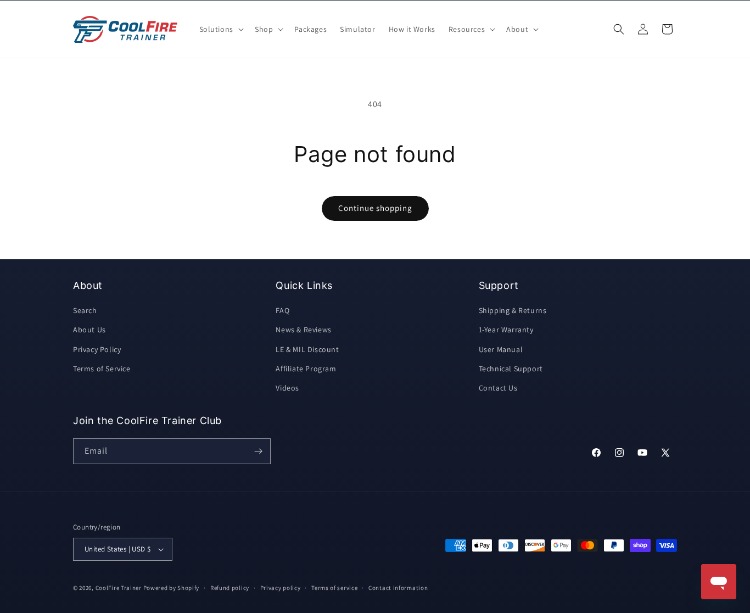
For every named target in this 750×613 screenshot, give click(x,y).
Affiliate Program (306, 369)
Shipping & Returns (513, 310)
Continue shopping (375, 208)
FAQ (282, 310)
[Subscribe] (258, 451)
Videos (287, 388)
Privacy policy (280, 588)
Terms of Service (102, 369)
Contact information (398, 588)
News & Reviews (303, 330)
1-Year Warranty (506, 330)
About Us (89, 330)
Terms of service (334, 588)
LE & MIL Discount (307, 349)
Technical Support (511, 369)
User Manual (501, 349)
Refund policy (229, 588)
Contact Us (498, 388)
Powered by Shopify (171, 588)
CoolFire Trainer (119, 588)
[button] (220, 29)
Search (85, 310)
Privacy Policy (97, 349)
